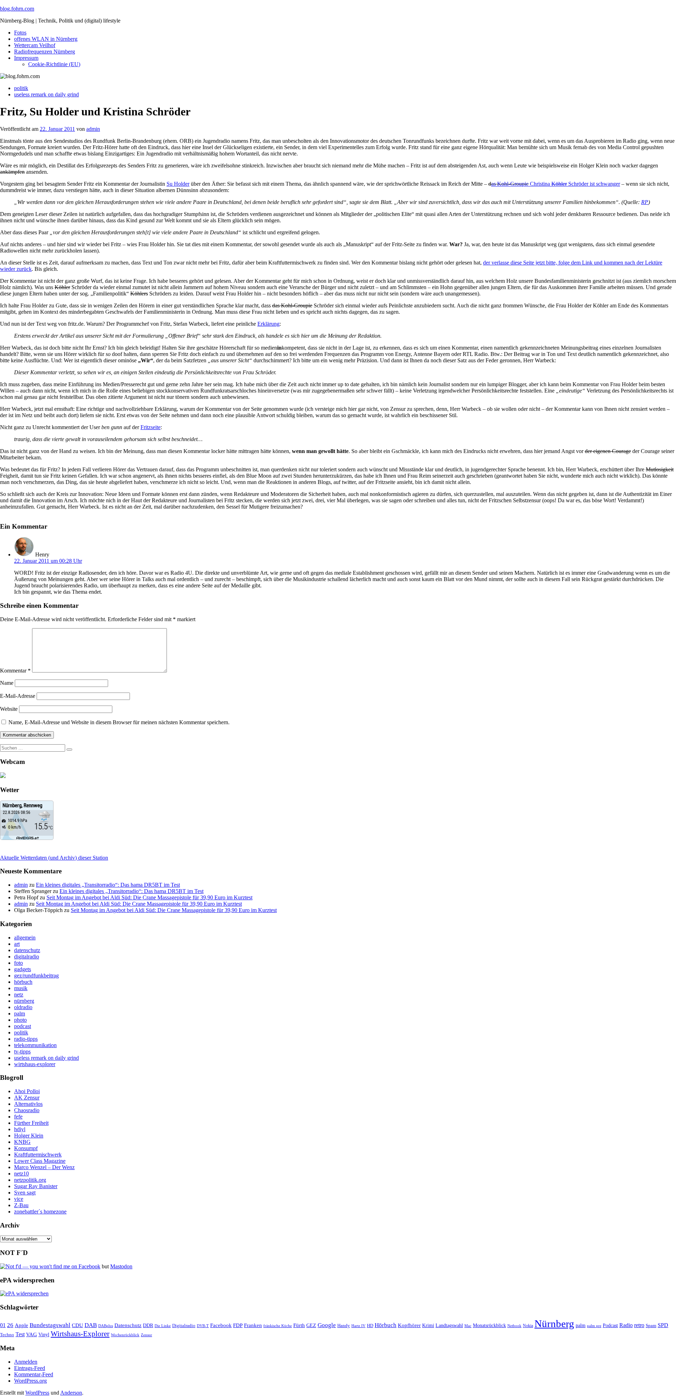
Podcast (610, 1325)
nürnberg (24, 1001)
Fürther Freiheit (31, 1123)
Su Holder (178, 184)
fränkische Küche (277, 1326)
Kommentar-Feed (33, 1374)
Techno (7, 1334)
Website (9, 709)
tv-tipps (22, 1051)
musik (20, 988)
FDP (238, 1325)
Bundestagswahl (50, 1325)
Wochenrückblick (125, 1335)
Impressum (26, 58)
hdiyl (19, 1129)
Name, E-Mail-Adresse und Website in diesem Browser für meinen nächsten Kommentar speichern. (119, 722)
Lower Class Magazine (39, 1161)
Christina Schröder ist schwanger (574, 184)
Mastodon (121, 1266)
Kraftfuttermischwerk (38, 1155)
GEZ (311, 1325)
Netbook (514, 1326)
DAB (90, 1325)
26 (10, 1325)
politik (21, 88)
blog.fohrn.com (17, 9)
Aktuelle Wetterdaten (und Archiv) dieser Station (54, 858)
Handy (343, 1325)
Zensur (146, 1335)
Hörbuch (385, 1325)
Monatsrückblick (489, 1325)
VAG (31, 1334)
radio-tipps (26, 1039)
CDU (77, 1325)
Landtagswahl (449, 1325)
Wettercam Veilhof (34, 45)
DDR (148, 1325)
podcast (22, 1026)
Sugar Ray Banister (35, 1186)
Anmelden (25, 1362)
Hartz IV (358, 1326)
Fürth (299, 1325)
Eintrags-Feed (29, 1368)
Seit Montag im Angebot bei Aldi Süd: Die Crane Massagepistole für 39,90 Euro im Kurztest (149, 897)
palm (19, 1013)
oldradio (23, 1007)
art (17, 944)
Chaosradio (26, 1110)
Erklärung (268, 324)
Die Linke (163, 1326)
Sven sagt (25, 1193)
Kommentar (15, 671)
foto (18, 963)
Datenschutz (128, 1325)
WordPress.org (30, 1381)
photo (20, 1020)
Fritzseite (150, 427)
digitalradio (26, 957)
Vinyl (43, 1334)
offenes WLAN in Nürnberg (45, 39)
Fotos (20, 33)
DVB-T (203, 1326)
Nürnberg (554, 1323)
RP (644, 202)
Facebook (221, 1325)
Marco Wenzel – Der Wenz (44, 1167)
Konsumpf (26, 1148)
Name (6, 683)
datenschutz (27, 950)
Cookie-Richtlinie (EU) (54, 64)
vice (18, 1199)
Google (327, 1325)
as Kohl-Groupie (509, 184)
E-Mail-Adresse (17, 696)
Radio (626, 1325)
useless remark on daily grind (46, 94)
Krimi (428, 1325)
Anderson (71, 1393)
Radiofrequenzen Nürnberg (44, 52)
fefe (18, 1117)
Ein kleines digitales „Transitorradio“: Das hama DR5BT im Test (108, 885)
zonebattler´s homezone (40, 1212)
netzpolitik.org (30, 1180)
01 (3, 1325)
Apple (21, 1325)
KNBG (22, 1142)
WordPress (37, 1393)
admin (93, 129)
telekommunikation (35, 1045)
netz (18, 994)
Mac (467, 1326)
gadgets (22, 969)
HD (370, 1325)
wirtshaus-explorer (34, 1064)
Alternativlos (28, 1104)
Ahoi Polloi (27, 1091)
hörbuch (23, 982)
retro (639, 1325)
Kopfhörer (409, 1325)
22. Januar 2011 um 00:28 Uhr (48, 561)
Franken (253, 1325)
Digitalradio (183, 1325)
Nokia (528, 1325)
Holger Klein (28, 1136)
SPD (663, 1325)
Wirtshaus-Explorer (80, 1334)
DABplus (105, 1326)
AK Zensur (26, 1098)
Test (20, 1334)
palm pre (594, 1326)
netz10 (21, 1174)
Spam (651, 1325)
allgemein (25, 938)
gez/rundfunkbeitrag (36, 976)
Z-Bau (21, 1205)
